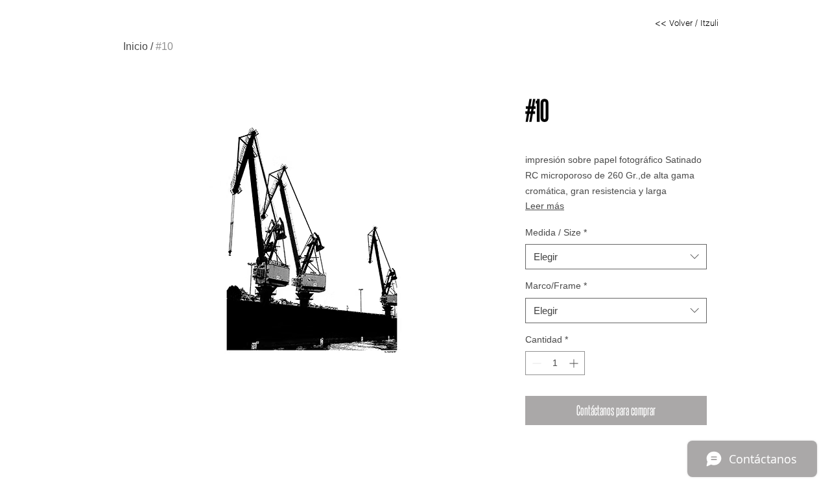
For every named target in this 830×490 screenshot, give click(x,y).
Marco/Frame (556, 285)
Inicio (135, 46)
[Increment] (575, 363)
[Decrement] (535, 363)
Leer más (544, 206)
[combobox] (616, 256)
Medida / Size (556, 232)
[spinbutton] (555, 363)
